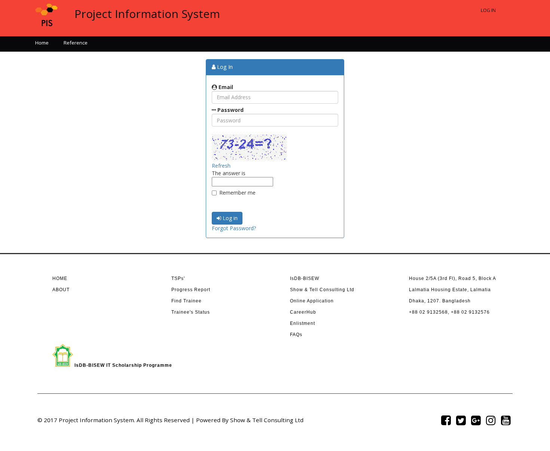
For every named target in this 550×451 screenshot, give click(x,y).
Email (225, 87)
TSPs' (178, 278)
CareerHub (303, 312)
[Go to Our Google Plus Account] (476, 420)
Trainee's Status (190, 312)
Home (42, 42)
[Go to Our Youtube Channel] (506, 420)
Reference (76, 42)
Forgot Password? (234, 228)
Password (230, 109)
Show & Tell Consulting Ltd (322, 289)
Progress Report (190, 289)
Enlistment (302, 323)
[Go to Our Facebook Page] (446, 420)
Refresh (221, 165)
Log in (229, 218)
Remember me (237, 192)
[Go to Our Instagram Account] (491, 420)
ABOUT (61, 289)
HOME (59, 278)
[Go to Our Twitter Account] (461, 420)
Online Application (312, 301)
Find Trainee (186, 301)
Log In (488, 10)
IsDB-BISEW (304, 278)
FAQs (296, 334)
